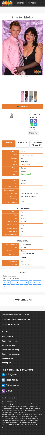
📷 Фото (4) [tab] (22, 106)
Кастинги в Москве (10, 341)
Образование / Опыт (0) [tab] (36, 144)
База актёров (7, 358)
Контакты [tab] (22, 142)
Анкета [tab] (8, 142)
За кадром (6, 363)
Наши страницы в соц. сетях (17, 370)
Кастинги (32, 3)
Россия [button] (5, 331)
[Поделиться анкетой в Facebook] (31, 121)
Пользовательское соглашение (15, 315)
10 (5, 286)
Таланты (20, 3)
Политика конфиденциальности (16, 319)
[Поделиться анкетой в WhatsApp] (31, 124)
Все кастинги (7, 337)
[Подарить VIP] (11, 115)
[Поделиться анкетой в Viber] (35, 121)
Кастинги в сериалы (11, 354)
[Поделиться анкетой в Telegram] (35, 124)
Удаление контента (10, 324)
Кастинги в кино (9, 345)
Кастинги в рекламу (10, 350)
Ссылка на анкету (33, 128)
